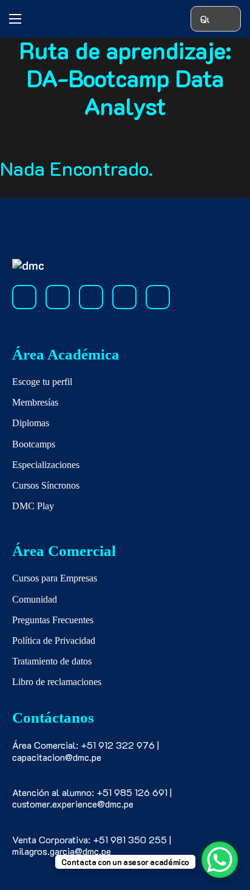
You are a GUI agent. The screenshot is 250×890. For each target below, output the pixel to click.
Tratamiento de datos (52, 661)
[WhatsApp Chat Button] (219, 859)
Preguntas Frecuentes (52, 620)
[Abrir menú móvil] (15, 19)
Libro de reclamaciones (56, 682)
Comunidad (34, 599)
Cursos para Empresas (54, 578)
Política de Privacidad (53, 640)
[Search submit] (227, 19)
